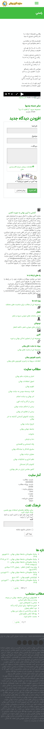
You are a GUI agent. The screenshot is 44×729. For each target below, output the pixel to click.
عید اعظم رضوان (31, 608)
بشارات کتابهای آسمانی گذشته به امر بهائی (20, 417)
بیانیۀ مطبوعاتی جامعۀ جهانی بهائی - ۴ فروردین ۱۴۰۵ (19, 581)
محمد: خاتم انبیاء (30, 616)
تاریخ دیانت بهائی (27, 424)
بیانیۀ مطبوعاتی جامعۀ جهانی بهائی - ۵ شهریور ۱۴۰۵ (19, 555)
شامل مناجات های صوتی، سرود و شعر (26, 315)
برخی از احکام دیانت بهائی (24, 406)
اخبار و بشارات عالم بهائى (24, 376)
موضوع (34, 136)
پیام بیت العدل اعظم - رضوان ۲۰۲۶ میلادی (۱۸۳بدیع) (21, 568)
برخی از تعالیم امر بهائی (25, 411)
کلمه (31, 519)
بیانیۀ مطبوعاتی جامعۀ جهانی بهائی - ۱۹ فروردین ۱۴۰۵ (19, 573)
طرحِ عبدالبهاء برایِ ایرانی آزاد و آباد (23, 605)
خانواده (31, 434)
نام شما (34, 126)
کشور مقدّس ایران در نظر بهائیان (22, 469)
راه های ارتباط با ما (33, 275)
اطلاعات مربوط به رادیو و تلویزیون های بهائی (23, 361)
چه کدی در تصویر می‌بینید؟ (26, 181)
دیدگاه (34, 146)
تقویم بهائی (29, 386)
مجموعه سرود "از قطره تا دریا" (29, 109)
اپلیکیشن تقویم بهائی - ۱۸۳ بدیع (24, 577)
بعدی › (16, 588)
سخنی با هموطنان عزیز (28, 602)
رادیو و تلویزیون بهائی (32, 357)
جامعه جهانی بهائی (27, 429)
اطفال (38, 312)
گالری (38, 334)
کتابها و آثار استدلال (27, 464)
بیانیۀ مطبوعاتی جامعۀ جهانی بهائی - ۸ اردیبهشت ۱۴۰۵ (22, 563)
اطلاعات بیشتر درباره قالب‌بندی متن (20, 168)
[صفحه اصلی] (12, 3)
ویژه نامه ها (36, 300)
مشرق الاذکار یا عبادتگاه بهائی (23, 449)
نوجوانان (37, 323)
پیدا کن (29, 533)
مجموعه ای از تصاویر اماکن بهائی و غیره (25, 338)
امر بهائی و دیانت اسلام (25, 396)
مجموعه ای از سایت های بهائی (29, 349)
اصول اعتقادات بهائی (26, 381)
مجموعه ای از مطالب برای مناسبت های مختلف (23, 304)
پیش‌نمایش (20, 190)
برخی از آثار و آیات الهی (25, 401)
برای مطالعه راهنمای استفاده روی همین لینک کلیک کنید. (18, 511)
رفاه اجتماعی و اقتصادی (25, 444)
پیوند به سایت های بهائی (31, 346)
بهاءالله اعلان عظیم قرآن (28, 613)
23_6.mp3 (22, 97)
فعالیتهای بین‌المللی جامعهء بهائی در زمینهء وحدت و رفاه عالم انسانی (21, 598)
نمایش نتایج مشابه (23, 529)
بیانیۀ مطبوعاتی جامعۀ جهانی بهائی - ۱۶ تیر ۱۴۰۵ (18, 559)
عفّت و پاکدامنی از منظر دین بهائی (24, 611)
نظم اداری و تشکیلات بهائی (23, 459)
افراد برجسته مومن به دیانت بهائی (21, 391)
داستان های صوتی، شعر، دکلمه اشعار (26, 327)
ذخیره (31, 190)
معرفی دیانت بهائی (27, 454)
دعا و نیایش (29, 439)
